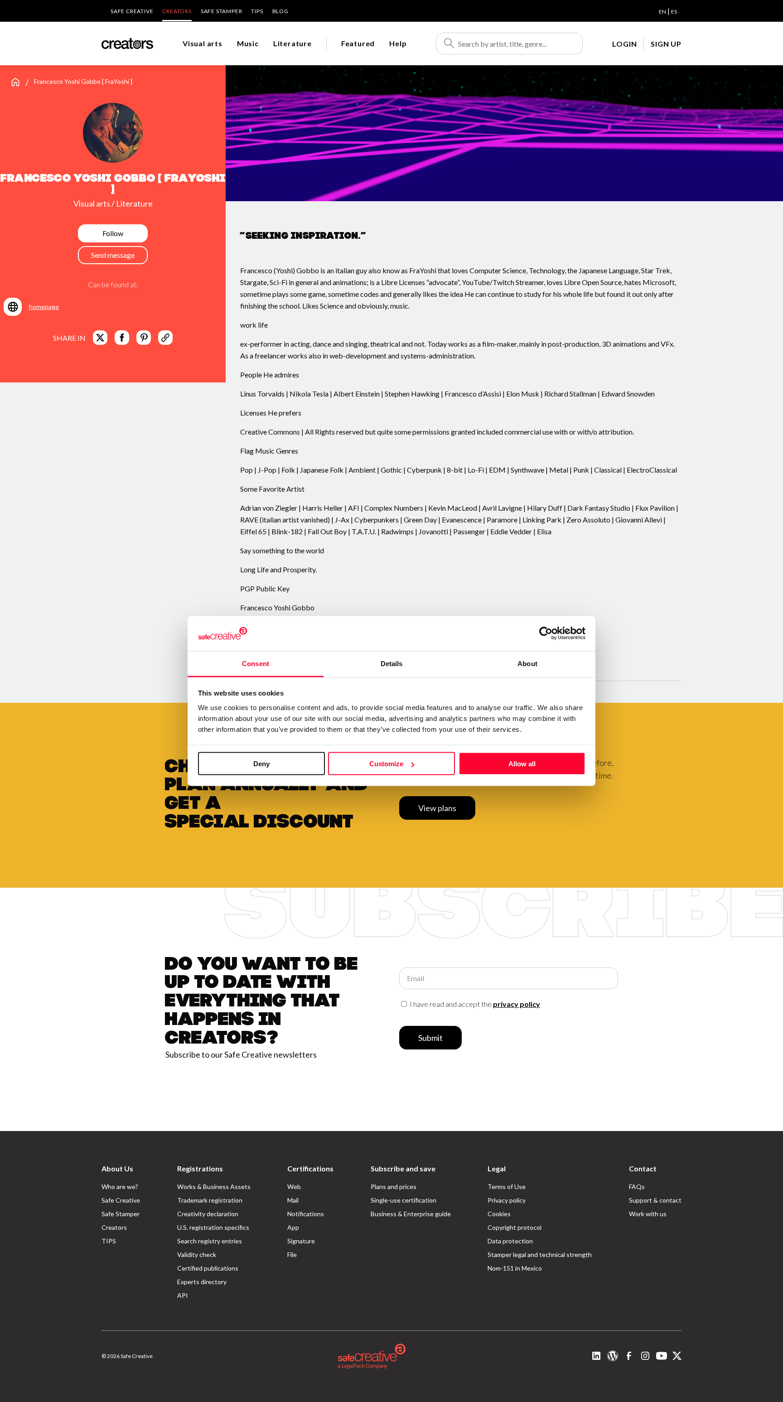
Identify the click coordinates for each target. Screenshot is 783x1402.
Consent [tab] (255, 663)
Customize (386, 764)
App (293, 1227)
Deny (261, 764)
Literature (292, 43)
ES (674, 11)
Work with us (648, 1214)
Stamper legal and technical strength (540, 1254)
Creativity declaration (207, 1214)
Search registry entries (209, 1241)
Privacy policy (507, 1200)
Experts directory (202, 1282)
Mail (293, 1200)
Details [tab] (392, 663)
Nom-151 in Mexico (515, 1268)
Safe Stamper (221, 11)
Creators (176, 11)
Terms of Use (507, 1186)
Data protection (510, 1241)
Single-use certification (403, 1200)
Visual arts (202, 43)
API (182, 1295)
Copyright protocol (514, 1227)
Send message (113, 255)
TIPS (257, 11)
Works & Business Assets (214, 1186)
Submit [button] (430, 1038)
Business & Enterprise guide (411, 1214)
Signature (301, 1241)
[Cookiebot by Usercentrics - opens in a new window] (545, 633)
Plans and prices (393, 1186)
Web (294, 1186)
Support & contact (655, 1200)
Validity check (196, 1254)
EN (662, 11)
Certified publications (207, 1268)
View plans (437, 808)
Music (248, 43)
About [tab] (527, 663)
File (292, 1254)
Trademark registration (209, 1200)
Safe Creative (132, 11)
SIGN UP (666, 43)
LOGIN (624, 43)
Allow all (522, 764)
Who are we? (120, 1186)
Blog (280, 11)
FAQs (637, 1186)
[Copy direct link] (165, 337)
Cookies (499, 1214)
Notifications (305, 1214)
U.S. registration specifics (213, 1227)
